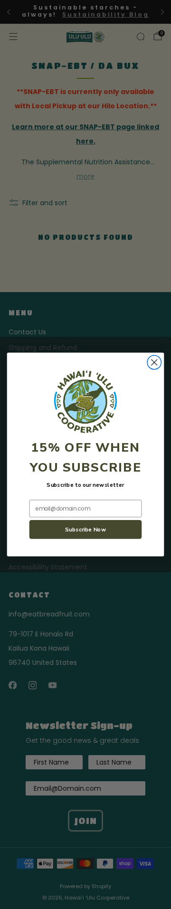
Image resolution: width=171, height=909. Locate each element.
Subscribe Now (85, 529)
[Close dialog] (154, 362)
